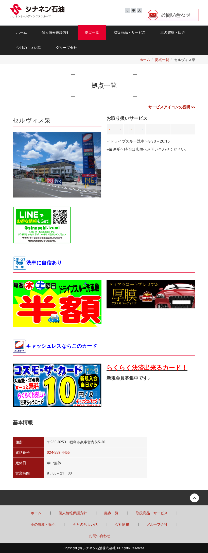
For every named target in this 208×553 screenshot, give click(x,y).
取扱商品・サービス (130, 32)
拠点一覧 (92, 32)
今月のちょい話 (28, 48)
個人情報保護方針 (56, 32)
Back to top (104, 497)
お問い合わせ (99, 536)
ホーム (21, 32)
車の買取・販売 (172, 32)
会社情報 (122, 524)
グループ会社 (66, 48)
